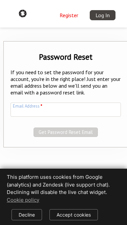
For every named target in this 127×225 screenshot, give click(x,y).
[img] (23, 12)
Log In (103, 15)
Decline (27, 215)
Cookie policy (23, 200)
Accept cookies (74, 215)
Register (69, 15)
